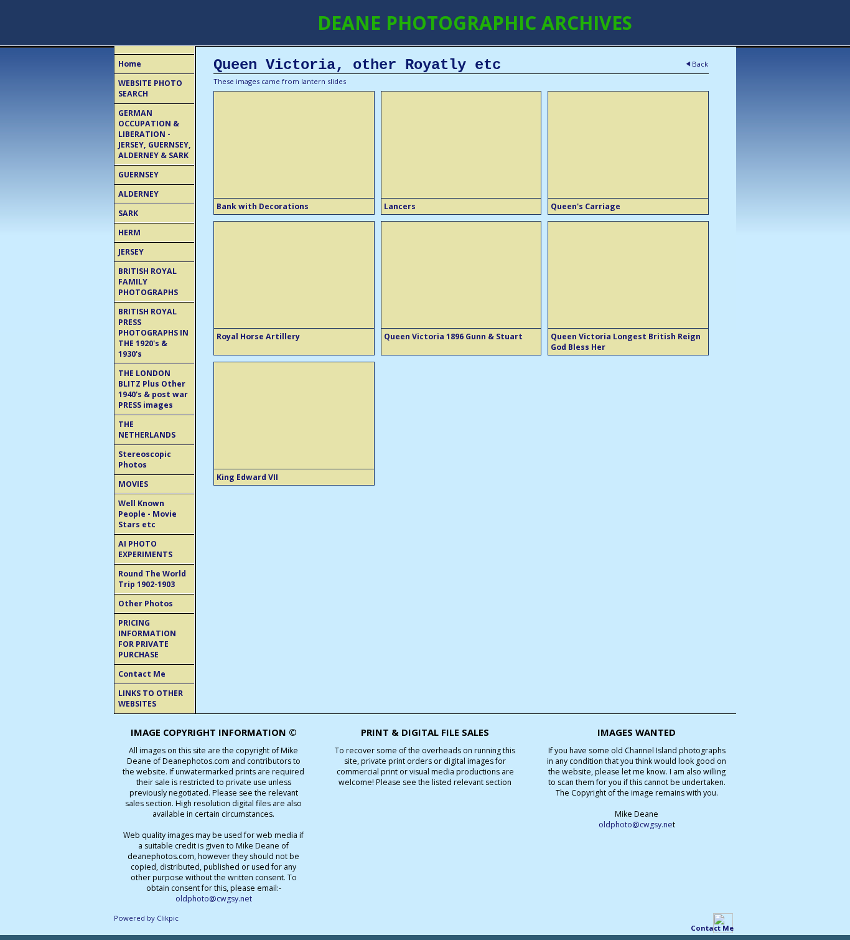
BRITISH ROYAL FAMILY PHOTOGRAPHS (148, 282)
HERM (129, 232)
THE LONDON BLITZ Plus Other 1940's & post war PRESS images (153, 389)
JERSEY (131, 252)
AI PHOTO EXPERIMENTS (145, 549)
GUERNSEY (138, 174)
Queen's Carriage (585, 206)
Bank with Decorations (263, 206)
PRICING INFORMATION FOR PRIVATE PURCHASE (147, 639)
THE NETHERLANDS (146, 429)
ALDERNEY (138, 194)
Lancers (400, 206)
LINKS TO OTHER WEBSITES (150, 698)
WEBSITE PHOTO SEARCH (150, 88)
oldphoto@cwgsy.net (213, 898)
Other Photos (145, 603)
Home (129, 64)
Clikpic (168, 918)
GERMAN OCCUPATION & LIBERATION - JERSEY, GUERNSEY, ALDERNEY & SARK (154, 134)
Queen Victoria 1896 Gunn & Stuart (453, 336)
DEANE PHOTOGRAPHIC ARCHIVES (474, 22)
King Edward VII (247, 477)
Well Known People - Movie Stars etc (147, 514)
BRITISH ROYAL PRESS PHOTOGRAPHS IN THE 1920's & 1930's (153, 332)
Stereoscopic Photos (144, 459)
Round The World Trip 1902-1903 (152, 579)
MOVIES (133, 484)
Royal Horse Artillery (258, 336)
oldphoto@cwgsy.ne (636, 824)
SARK (128, 213)
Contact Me (142, 674)
